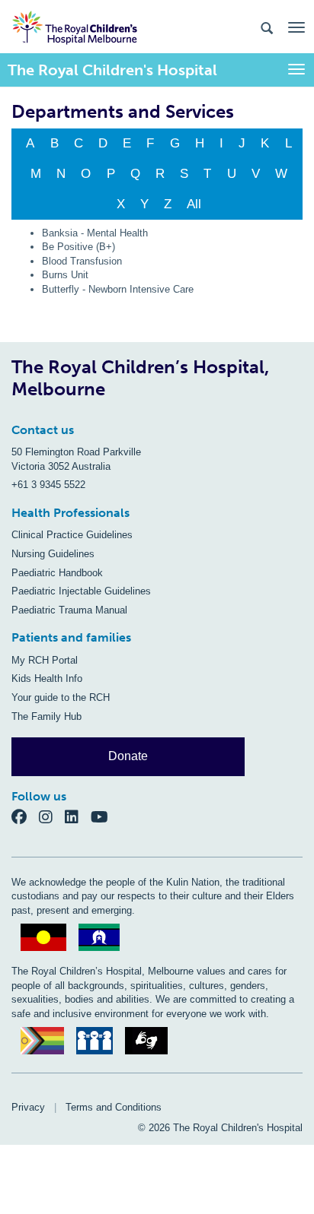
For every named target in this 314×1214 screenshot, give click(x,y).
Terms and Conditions (114, 1107)
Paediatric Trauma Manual (69, 610)
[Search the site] (266, 27)
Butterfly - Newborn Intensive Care (118, 289)
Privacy (28, 1107)
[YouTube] (104, 816)
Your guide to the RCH (60, 697)
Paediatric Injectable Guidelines (81, 591)
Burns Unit (65, 275)
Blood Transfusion (82, 261)
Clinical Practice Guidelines (72, 534)
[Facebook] (25, 816)
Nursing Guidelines (53, 553)
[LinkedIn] (78, 816)
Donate (128, 756)
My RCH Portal (44, 660)
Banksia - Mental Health (95, 233)
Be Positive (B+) (78, 246)
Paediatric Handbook (57, 572)
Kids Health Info (46, 678)
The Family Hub (46, 716)
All (194, 204)
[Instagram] (52, 816)
